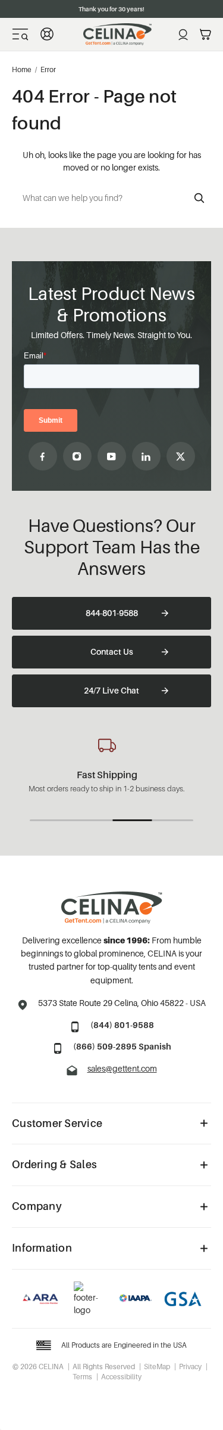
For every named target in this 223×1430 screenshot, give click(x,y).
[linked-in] (146, 456)
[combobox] (111, 198)
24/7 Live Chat (111, 690)
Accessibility (121, 1376)
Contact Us (111, 651)
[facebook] (43, 456)
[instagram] (77, 456)
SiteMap (157, 1366)
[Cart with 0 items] (205, 35)
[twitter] (181, 456)
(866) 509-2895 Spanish (122, 1046)
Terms (82, 1376)
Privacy (190, 1366)
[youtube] (112, 456)
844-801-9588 (112, 613)
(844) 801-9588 (122, 1025)
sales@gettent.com (122, 1068)
